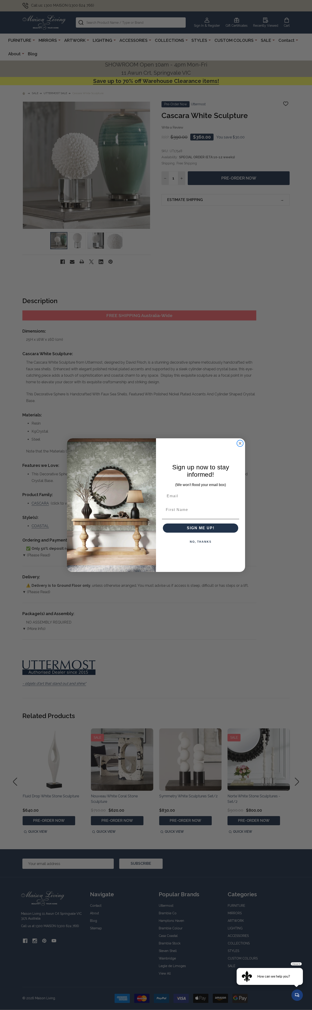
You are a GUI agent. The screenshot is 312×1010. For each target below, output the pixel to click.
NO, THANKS (201, 541)
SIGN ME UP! (200, 528)
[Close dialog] (240, 443)
